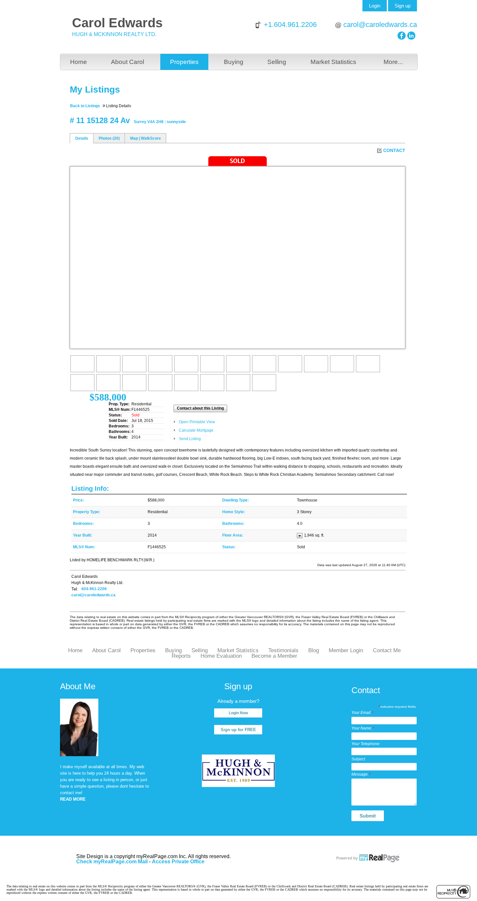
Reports (181, 656)
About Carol (127, 61)
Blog (313, 650)
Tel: (74, 589)
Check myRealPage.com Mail (112, 861)
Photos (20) (109, 138)
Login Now (238, 713)
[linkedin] (411, 36)
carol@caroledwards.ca (380, 24)
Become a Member (274, 656)
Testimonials (283, 650)
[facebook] (402, 36)
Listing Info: (90, 488)
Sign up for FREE (238, 729)
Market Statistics (333, 61)
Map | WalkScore (145, 138)
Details (81, 138)
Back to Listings (85, 106)
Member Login (346, 650)
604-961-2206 (94, 589)
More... (393, 61)
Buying (233, 61)
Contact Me (387, 650)
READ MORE (73, 799)
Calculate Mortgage (196, 430)
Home (78, 61)
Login (374, 5)
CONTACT (394, 150)
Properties (184, 61)
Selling (276, 61)
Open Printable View (197, 422)
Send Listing (190, 439)
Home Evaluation (221, 656)
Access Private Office (178, 861)
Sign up (402, 5)
